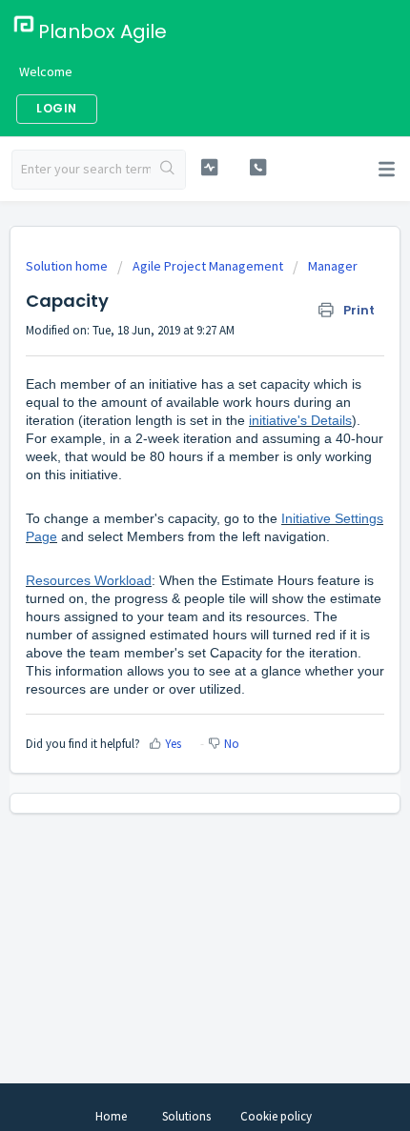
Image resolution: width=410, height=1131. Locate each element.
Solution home (68, 265)
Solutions (186, 1116)
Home (111, 1116)
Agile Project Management (208, 265)
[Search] (168, 170)
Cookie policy (276, 1116)
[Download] (169, 554)
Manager (333, 265)
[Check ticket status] (209, 167)
